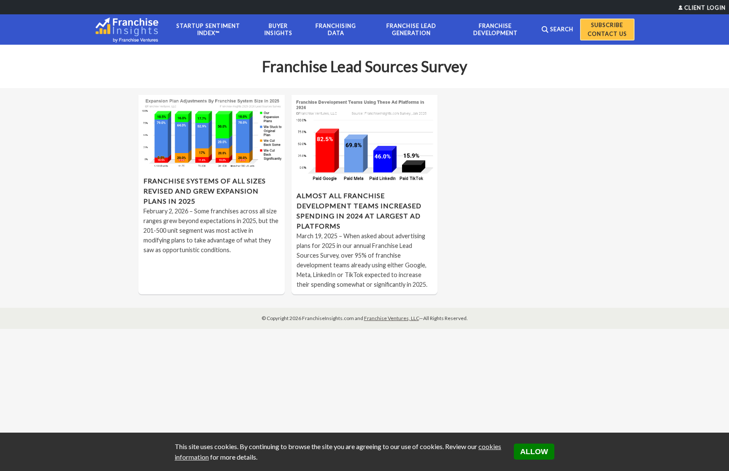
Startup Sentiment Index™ (208, 29)
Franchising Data (336, 29)
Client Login (705, 7)
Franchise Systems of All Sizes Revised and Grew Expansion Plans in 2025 (204, 191)
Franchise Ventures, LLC (391, 318)
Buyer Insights (278, 29)
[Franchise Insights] (129, 29)
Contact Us (607, 33)
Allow (534, 451)
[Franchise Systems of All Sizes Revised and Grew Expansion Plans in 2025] (211, 133)
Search (561, 29)
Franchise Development (495, 29)
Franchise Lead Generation (411, 29)
